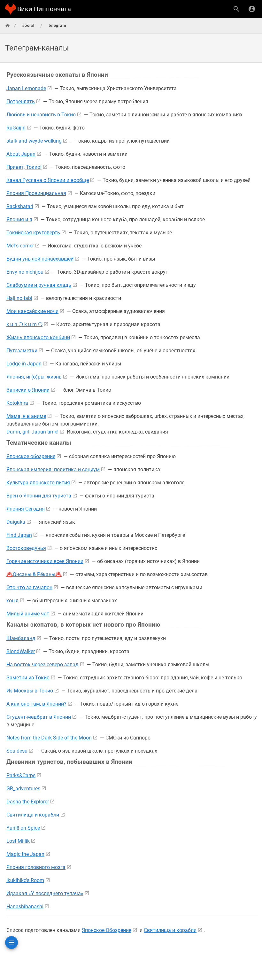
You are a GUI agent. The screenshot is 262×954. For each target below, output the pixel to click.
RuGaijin (16, 128)
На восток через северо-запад (42, 664)
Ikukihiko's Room (25, 880)
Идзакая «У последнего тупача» (44, 893)
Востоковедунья (26, 548)
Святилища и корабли (32, 815)
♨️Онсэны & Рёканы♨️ (34, 574)
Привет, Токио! (24, 167)
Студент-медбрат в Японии (38, 717)
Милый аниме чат (27, 614)
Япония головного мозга (36, 867)
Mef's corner (20, 246)
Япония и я (19, 219)
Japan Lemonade (26, 88)
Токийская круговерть (33, 233)
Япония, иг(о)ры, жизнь (34, 377)
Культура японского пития (38, 483)
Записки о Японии (28, 390)
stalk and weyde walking (34, 141)
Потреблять (20, 101)
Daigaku (15, 522)
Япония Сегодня (25, 509)
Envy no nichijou (24, 272)
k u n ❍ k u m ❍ (24, 324)
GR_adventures (23, 789)
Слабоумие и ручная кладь (38, 285)
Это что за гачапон (29, 587)
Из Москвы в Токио (29, 691)
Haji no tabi (19, 298)
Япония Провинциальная (36, 193)
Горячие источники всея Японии (44, 561)
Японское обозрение (30, 456)
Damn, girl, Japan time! (32, 432)
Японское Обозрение (106, 930)
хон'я (12, 601)
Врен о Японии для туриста (38, 496)
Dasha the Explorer (27, 802)
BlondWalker (20, 651)
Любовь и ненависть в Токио (41, 115)
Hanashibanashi (24, 906)
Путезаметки (21, 351)
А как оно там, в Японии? (36, 704)
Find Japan (19, 535)
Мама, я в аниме (26, 416)
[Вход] (251, 9)
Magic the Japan (25, 854)
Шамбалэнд (20, 638)
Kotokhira (17, 403)
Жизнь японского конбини (38, 337)
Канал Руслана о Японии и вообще (47, 180)
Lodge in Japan (24, 364)
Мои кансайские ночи (32, 311)
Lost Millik (18, 841)
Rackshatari (19, 206)
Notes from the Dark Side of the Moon (49, 738)
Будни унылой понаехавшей (39, 259)
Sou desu (16, 751)
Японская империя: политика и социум (53, 469)
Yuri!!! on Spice (23, 828)
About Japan (20, 154)
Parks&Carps (20, 775)
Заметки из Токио (28, 678)
